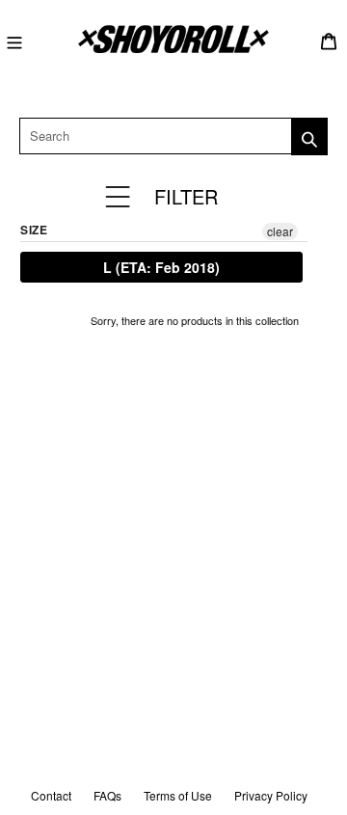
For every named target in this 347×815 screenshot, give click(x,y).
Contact (51, 795)
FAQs (107, 795)
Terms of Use (178, 795)
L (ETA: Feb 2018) (161, 267)
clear (280, 231)
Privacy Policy (270, 795)
